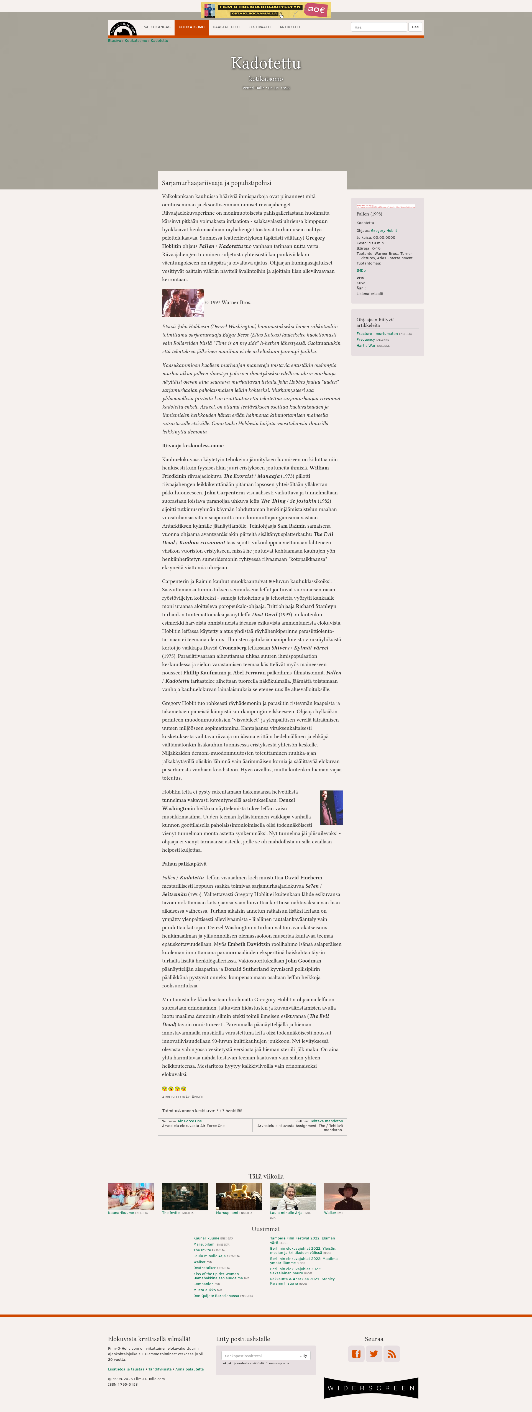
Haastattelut (226, 26)
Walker (333, 1212)
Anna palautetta (189, 1369)
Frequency (373, 339)
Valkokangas (157, 26)
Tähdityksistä (160, 1369)
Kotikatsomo (191, 26)
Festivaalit (260, 26)
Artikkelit (290, 26)
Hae (415, 26)
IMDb (361, 270)
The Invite (177, 1212)
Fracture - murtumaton (384, 333)
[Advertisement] (266, 1153)
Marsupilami (234, 1212)
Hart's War (373, 345)
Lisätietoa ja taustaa (126, 1369)
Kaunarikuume (128, 1212)
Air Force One (190, 1120)
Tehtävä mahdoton (326, 1120)
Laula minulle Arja (290, 1215)
